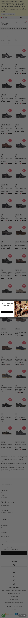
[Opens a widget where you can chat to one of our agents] (22, 615)
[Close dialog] (27, 301)
